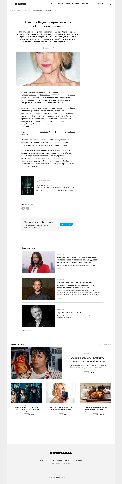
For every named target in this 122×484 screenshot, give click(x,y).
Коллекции (69, 4)
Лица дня (85, 4)
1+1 (62, 103)
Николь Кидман (27, 92)
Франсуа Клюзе (68, 108)
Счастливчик (45, 95)
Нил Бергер (67, 161)
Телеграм (67, 463)
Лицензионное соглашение (61, 460)
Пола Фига (25, 156)
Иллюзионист (42, 164)
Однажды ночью (29, 95)
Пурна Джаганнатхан (54, 187)
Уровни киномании (97, 4)
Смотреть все (104, 344)
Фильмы (51, 4)
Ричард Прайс (40, 187)
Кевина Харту (37, 97)
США (50, 185)
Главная (13, 10)
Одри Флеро (70, 132)
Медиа (77, 4)
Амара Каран (58, 92)
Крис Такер (66, 153)
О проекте (44, 460)
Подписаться (67, 224)
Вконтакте (56, 463)
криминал (44, 185)
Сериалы (60, 4)
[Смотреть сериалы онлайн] (61, 478)
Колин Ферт (55, 153)
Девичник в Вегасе (39, 156)
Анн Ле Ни (44, 132)
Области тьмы (28, 164)
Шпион (52, 156)
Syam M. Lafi (66, 187)
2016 (44, 183)
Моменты (24, 10)
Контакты (78, 460)
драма (38, 185)
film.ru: (49, 190)
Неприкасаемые (29, 100)
